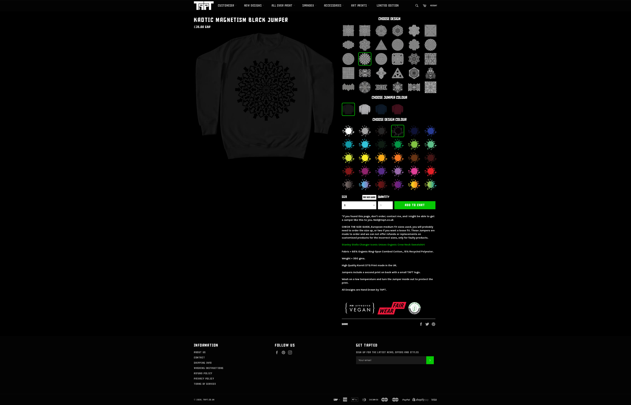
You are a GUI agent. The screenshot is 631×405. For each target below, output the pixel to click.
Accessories (333, 5)
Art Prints (359, 5)
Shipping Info (203, 363)
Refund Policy (203, 373)
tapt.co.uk (209, 399)
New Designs (253, 5)
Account (433, 5)
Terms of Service (205, 384)
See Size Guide (369, 197)
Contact (199, 357)
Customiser (226, 5)
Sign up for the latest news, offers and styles (387, 352)
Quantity (383, 197)
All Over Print (282, 5)
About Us (200, 352)
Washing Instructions (208, 368)
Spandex (308, 5)
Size (344, 197)
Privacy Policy (204, 378)
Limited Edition (388, 5)
